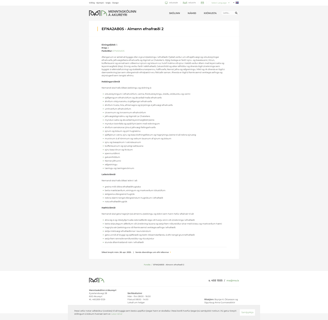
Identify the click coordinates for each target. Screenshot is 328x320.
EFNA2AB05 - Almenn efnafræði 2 (168, 265)
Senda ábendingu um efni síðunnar (152, 252)
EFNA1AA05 (118, 51)
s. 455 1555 (216, 280)
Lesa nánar (116, 314)
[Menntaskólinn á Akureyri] (112, 13)
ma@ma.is (233, 280)
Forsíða (147, 265)
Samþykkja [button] (247, 312)
